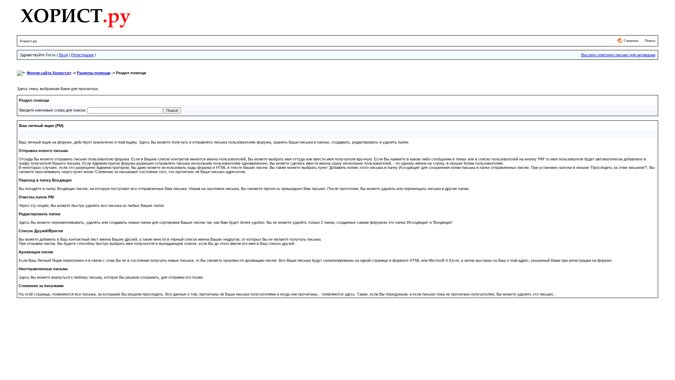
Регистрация (82, 55)
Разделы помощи (93, 73)
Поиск (650, 41)
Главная (631, 41)
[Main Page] (75, 16)
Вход (63, 55)
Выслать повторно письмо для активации (618, 55)
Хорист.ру (28, 41)
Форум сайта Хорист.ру (49, 73)
